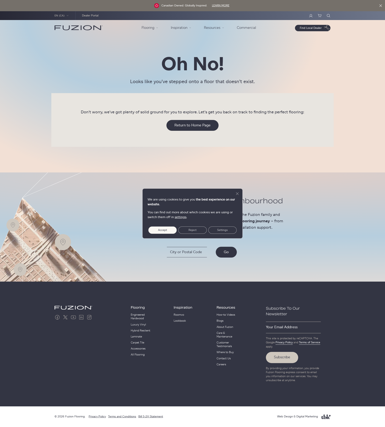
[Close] (380, 5)
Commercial (246, 28)
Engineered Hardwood (138, 316)
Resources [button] (212, 28)
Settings (222, 230)
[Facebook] (57, 317)
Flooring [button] (148, 28)
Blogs (220, 320)
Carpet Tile (137, 342)
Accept (162, 230)
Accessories (138, 348)
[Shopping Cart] (320, 16)
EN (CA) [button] (60, 15)
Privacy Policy (284, 342)
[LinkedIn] (81, 317)
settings (180, 217)
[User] (311, 16)
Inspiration (183, 308)
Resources (226, 308)
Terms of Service (309, 342)
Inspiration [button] (179, 28)
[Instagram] (89, 317)
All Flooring (138, 354)
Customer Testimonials (224, 344)
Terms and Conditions (122, 416)
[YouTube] (73, 317)
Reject (192, 230)
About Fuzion (225, 327)
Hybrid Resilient (140, 330)
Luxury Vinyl (138, 324)
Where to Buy (225, 352)
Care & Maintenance (224, 335)
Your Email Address (282, 327)
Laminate (136, 336)
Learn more (220, 5)
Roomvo (179, 314)
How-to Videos (226, 314)
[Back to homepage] (79, 27)
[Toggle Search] (328, 16)
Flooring (138, 308)
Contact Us (224, 358)
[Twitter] (65, 317)
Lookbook (180, 320)
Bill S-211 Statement (150, 416)
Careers (221, 364)
